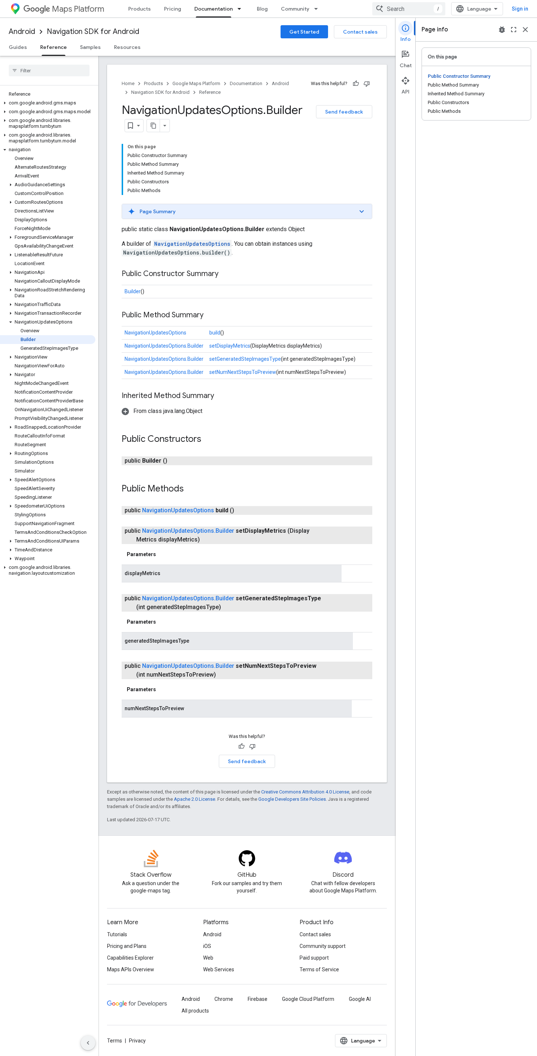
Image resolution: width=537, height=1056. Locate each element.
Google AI (360, 999)
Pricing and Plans (126, 946)
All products (195, 1011)
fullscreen (513, 29)
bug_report (502, 29)
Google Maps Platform (196, 83)
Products (139, 8)
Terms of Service (319, 969)
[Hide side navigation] (88, 1043)
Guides (18, 47)
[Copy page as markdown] (153, 125)
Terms (114, 1041)
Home (128, 83)
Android (22, 31)
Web (208, 958)
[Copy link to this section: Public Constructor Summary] (225, 274)
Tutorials (117, 934)
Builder (133, 291)
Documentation (213, 8)
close (525, 29)
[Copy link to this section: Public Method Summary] (210, 315)
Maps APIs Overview (130, 969)
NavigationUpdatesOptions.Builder (164, 346)
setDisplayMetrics (229, 346)
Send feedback (344, 111)
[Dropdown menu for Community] (318, 9)
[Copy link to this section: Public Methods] (191, 489)
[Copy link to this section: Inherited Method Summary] (221, 396)
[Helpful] (355, 83)
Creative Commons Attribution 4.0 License (305, 792)
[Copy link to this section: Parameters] (163, 554)
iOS (207, 946)
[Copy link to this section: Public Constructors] (208, 439)
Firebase (257, 999)
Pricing (172, 8)
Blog (262, 8)
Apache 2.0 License (194, 799)
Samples (90, 47)
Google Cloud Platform (308, 999)
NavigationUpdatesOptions (192, 243)
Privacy (137, 1041)
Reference (53, 47)
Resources (127, 47)
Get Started (304, 31)
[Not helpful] (366, 83)
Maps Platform (78, 9)
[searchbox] (49, 70)
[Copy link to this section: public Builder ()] (176, 460)
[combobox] (408, 8)
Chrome (223, 999)
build (214, 333)
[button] (47, 103)
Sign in (520, 9)
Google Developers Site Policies (292, 799)
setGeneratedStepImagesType (245, 359)
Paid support (314, 958)
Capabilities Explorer (130, 958)
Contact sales (360, 31)
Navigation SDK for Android (93, 31)
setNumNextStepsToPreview (242, 372)
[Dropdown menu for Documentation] (241, 9)
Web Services (218, 969)
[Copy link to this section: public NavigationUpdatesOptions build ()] (243, 510)
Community (295, 8)
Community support (323, 946)
